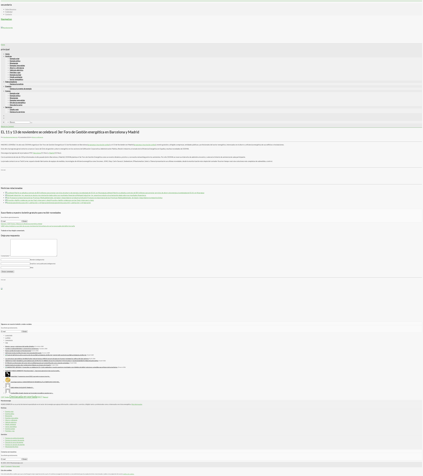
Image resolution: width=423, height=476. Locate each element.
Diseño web (14, 109)
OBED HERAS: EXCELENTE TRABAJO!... (22, 387)
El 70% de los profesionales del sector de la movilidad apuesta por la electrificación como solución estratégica (37, 363)
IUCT (40, 397)
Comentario (5, 256)
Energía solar (14, 58)
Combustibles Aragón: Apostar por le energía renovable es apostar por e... (32, 393)
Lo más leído (8, 335)
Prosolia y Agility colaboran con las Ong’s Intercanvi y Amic (72, 200)
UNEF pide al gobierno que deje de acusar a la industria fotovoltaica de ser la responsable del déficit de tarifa (38, 226)
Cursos (8, 91)
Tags (6, 342)
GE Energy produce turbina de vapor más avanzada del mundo (23, 353)
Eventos (8, 86)
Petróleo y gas (15, 72)
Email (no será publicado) (42, 264)
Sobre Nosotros (10, 9)
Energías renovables (17, 65)
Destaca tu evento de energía (21, 89)
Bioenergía (14, 63)
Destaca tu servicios (17, 112)
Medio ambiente (16, 77)
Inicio (7, 54)
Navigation (6, 19)
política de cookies (128, 474)
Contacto (8, 14)
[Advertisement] (41, 34)
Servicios (8, 107)
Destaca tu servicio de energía (15, 444)
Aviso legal (16, 466)
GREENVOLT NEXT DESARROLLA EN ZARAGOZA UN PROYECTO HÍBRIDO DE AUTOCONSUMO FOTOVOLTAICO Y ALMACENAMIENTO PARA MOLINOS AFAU (51, 361)
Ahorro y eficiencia (17, 68)
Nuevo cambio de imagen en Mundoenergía (18, 351)
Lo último (7, 338)
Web (31, 267)
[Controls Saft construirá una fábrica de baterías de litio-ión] (28, 355)
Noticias (8, 56)
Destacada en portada (23, 396)
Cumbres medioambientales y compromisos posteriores (22, 348)
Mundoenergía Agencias (10, 137)
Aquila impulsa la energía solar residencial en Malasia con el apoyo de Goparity (28, 365)
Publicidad (8, 12)
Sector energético (16, 79)
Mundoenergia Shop (11, 447)
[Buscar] (31, 122)
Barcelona (37, 153)
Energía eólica (15, 61)
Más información (136, 404)
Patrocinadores (11, 82)
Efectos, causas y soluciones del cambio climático (19, 346)
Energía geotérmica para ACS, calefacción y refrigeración (70, 203)
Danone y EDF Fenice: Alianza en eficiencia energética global (21, 224)
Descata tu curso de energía (14, 442)
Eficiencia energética (17, 102)
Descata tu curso (16, 105)
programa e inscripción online (98, 145)
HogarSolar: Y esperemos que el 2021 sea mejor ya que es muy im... (30, 376)
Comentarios (9, 340)
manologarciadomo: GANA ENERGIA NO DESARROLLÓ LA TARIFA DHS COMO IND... (35, 382)
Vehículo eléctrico (16, 70)
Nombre (37, 260)
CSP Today (5, 397)
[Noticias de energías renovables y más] (7, 28)
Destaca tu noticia (16, 84)
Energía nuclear (15, 75)
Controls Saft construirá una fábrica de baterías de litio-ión (69, 355)
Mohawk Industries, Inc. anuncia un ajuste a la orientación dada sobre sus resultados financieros (111, 195)
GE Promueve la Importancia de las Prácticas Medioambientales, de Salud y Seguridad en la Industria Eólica (123, 198)
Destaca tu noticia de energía (14, 438)
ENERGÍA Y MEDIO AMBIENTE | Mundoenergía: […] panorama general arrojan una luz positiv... (32, 371)
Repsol (45, 397)
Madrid (51, 153)
